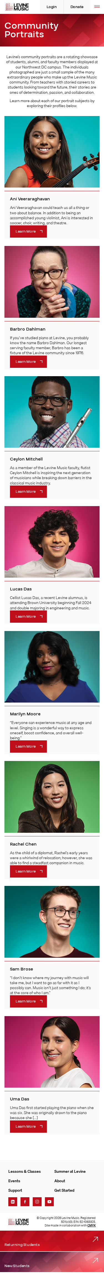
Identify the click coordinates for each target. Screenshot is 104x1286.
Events (14, 1181)
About (59, 1181)
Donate (76, 7)
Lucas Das (21, 589)
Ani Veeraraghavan (30, 199)
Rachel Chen (23, 844)
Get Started (64, 1190)
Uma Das (19, 1099)
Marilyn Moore (25, 714)
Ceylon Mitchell (26, 459)
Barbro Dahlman (27, 329)
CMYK (91, 1225)
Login (52, 7)
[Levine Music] (18, 1222)
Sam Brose (21, 969)
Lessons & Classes (24, 1171)
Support (15, 1190)
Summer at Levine (70, 1171)
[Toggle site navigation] (97, 7)
